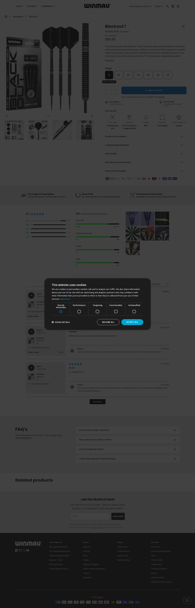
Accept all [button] (132, 322)
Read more (65, 299)
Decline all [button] (108, 322)
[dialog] (97, 304)
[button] (61, 322)
